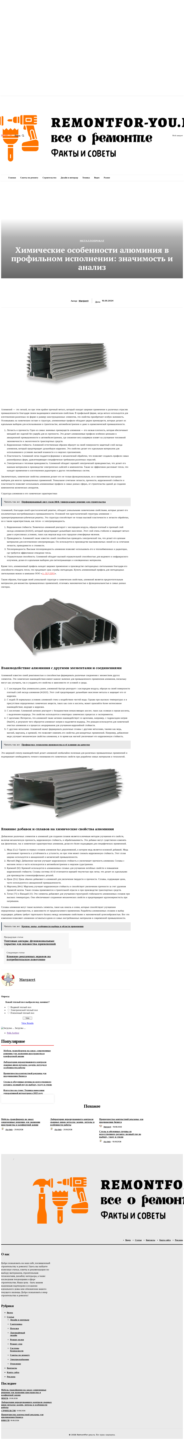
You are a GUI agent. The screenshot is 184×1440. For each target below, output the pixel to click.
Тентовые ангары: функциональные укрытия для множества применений (30, 942)
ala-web (9, 1130)
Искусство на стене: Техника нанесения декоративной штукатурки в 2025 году (23, 1091)
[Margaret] (8, 979)
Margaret (84, 301)
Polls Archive (13, 1033)
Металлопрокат (92, 241)
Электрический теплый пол (24, 1010)
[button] (20, 136)
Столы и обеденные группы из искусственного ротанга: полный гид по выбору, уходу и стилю (27, 1083)
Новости (5, 1420)
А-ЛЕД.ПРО (48, 573)
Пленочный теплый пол (22, 1013)
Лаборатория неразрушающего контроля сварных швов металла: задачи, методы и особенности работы (25, 1065)
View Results (27, 1023)
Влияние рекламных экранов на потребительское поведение (29, 958)
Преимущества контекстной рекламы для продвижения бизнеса (24, 1075)
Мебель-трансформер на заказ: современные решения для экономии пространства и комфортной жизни (27, 1053)
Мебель (4, 1398)
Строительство (8, 1411)
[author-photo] (3, 1130)
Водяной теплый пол (20, 1007)
